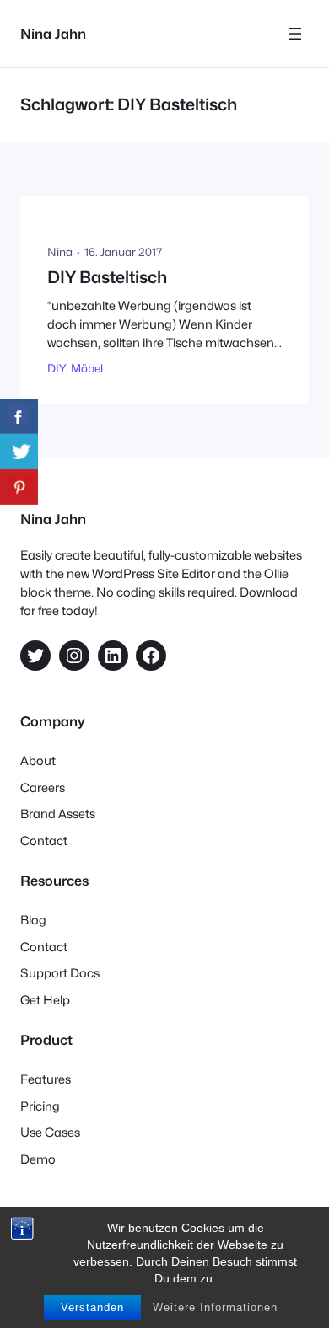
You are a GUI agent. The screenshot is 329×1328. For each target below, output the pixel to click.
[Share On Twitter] (19, 451)
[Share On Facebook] (19, 416)
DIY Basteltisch (107, 277)
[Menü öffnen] (295, 33)
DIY (56, 368)
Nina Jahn (53, 33)
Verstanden (92, 1307)
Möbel (87, 368)
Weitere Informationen (215, 1307)
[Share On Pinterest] (19, 487)
